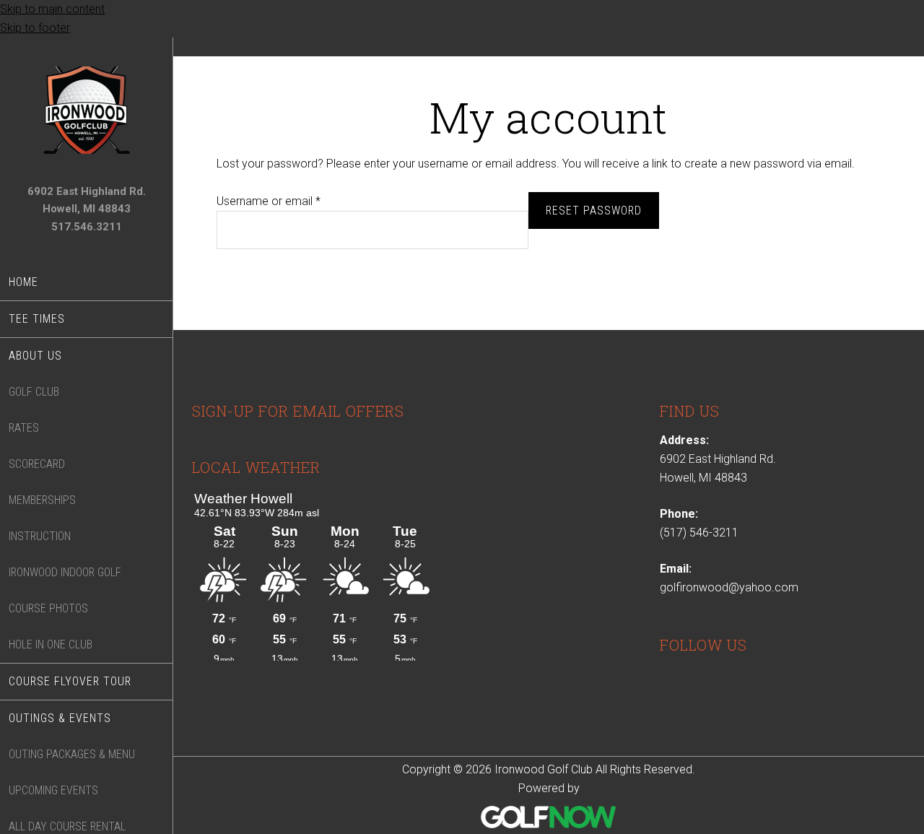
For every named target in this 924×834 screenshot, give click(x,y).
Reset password (594, 210)
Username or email (291, 201)
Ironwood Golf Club (86, 110)
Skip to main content (52, 9)
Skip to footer (35, 28)
